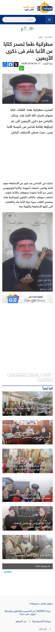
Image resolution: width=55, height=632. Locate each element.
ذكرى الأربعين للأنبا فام (17, 375)
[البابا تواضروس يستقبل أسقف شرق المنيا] (27, 432)
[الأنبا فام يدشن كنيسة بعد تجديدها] (27, 461)
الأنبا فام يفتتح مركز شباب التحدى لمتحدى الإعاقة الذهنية (29, 496)
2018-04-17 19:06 (30, 63)
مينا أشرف (48, 63)
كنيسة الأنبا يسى (45, 380)
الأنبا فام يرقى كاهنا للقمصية (32, 555)
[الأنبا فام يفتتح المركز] (27, 489)
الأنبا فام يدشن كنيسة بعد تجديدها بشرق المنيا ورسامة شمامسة (29, 467)
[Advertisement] (27, 338)
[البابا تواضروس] (27, 518)
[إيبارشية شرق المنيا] (27, 403)
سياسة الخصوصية (42, 621)
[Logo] (27, 7)
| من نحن (46, 628)
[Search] (3, 17)
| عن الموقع (24, 621)
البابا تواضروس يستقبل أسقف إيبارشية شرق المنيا (31, 525)
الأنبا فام (47, 375)
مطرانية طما (34, 375)
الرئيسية (48, 37)
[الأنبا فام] (27, 547)
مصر (41, 37)
